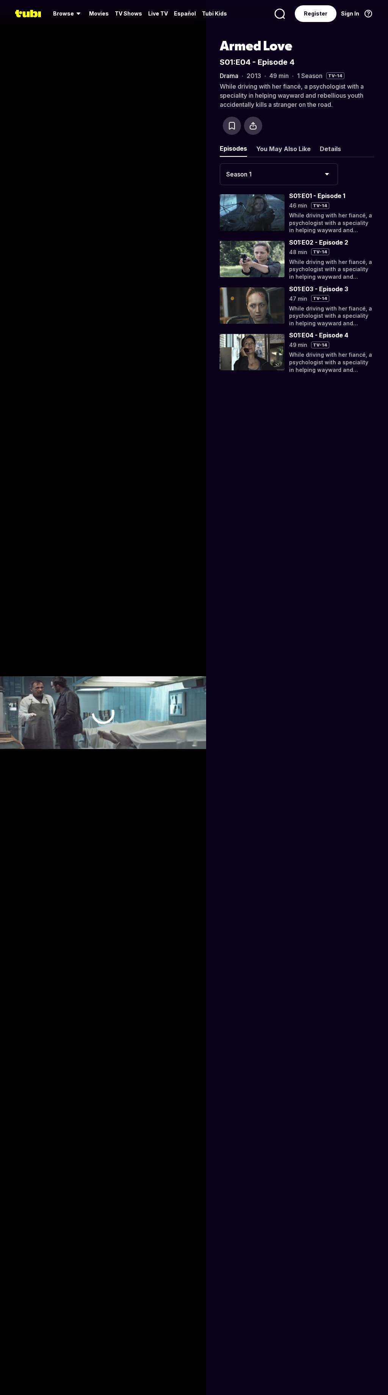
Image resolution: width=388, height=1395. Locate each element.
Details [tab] (330, 149)
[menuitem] (68, 13)
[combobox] (279, 174)
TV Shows (128, 13)
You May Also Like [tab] (283, 149)
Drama (229, 76)
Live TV (158, 13)
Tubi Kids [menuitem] (214, 13)
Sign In (350, 13)
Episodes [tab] (233, 148)
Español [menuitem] (185, 13)
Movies (99, 13)
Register (315, 13)
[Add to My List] (232, 126)
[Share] (253, 126)
